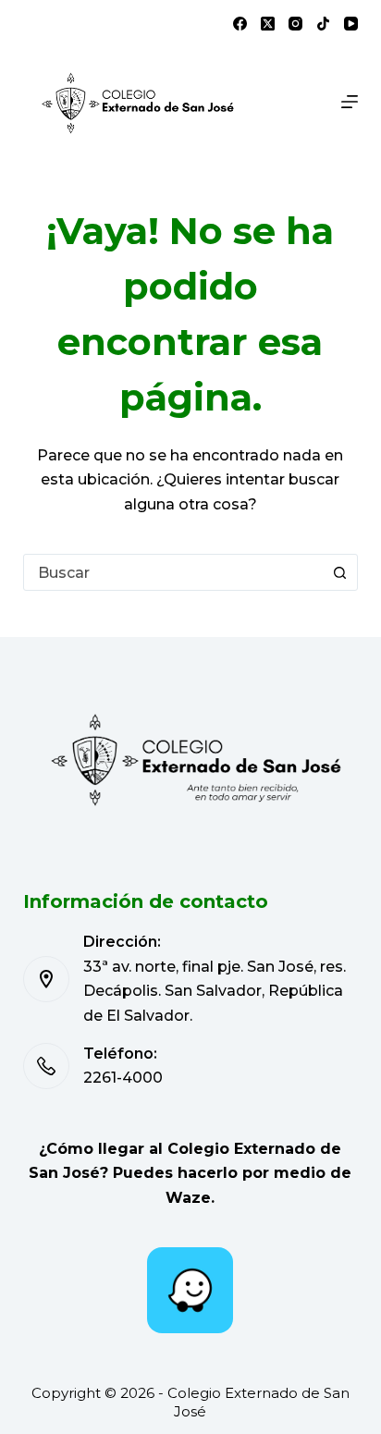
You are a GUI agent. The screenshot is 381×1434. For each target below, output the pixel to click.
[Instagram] (295, 24)
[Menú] (349, 101)
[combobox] (173, 572)
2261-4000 (123, 1077)
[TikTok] (323, 24)
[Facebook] (240, 24)
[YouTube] (351, 24)
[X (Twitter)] (268, 24)
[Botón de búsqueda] (339, 572)
